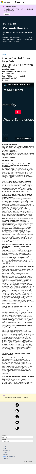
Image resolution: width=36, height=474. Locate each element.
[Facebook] (17, 406)
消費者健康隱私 (7, 458)
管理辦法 (5, 454)
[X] (17, 418)
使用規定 (5, 452)
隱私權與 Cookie (7, 451)
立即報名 (7, 14)
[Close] (34, 6)
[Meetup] (17, 412)
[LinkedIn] (17, 429)
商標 (4, 449)
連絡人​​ (5, 447)
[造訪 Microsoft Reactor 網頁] (20, 2)
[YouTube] (17, 423)
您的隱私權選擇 (11, 456)
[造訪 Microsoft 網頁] (6, 2)
